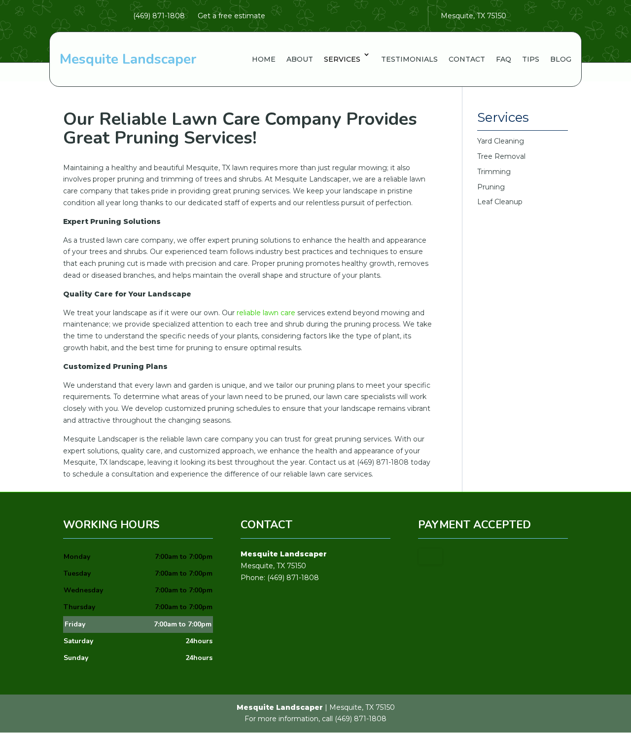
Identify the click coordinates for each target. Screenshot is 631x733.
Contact (467, 59)
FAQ (503, 59)
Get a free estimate (231, 15)
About (299, 59)
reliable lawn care (266, 312)
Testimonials (409, 59)
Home (264, 59)
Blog (560, 59)
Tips (530, 59)
